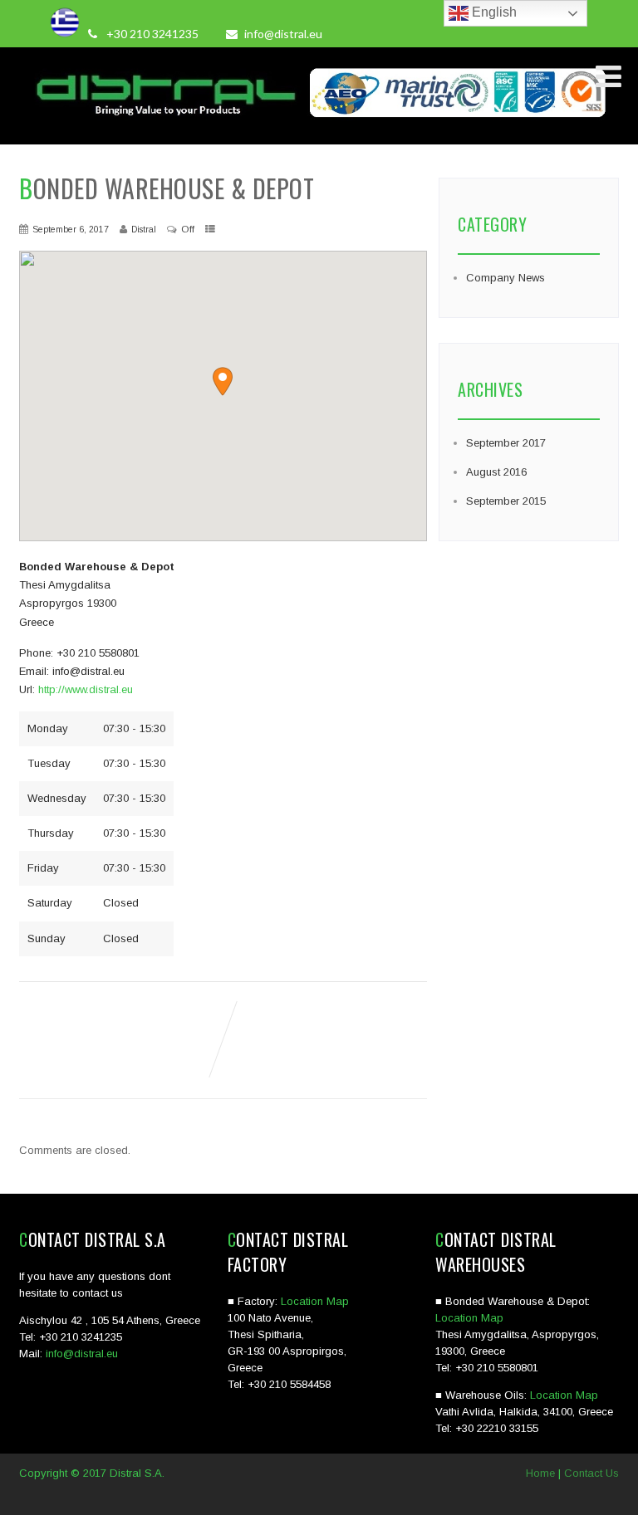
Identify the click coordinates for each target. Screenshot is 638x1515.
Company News (505, 277)
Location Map (315, 1301)
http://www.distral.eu (85, 689)
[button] (222, 381)
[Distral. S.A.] (319, 126)
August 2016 (496, 472)
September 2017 (506, 443)
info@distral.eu (283, 34)
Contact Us (591, 1473)
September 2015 (506, 501)
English (493, 12)
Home (540, 1473)
